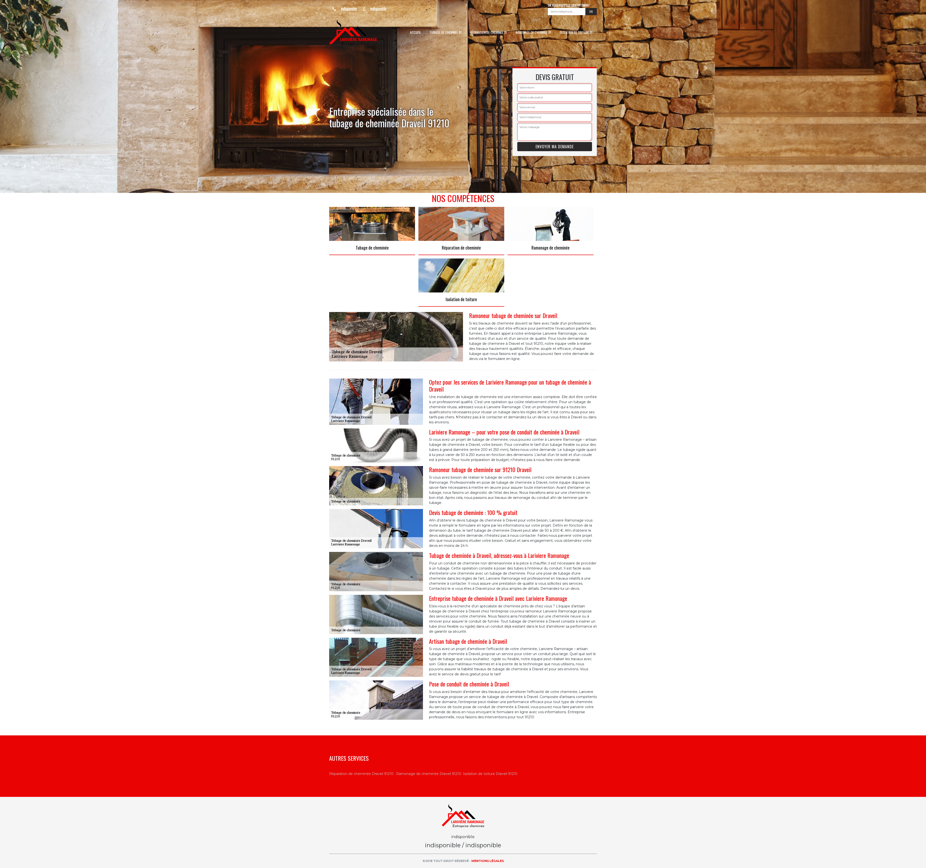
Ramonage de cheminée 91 (533, 32)
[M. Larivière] (363, 32)
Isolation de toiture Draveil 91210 (490, 774)
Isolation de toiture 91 (576, 32)
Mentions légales (487, 861)
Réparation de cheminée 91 (488, 32)
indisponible (348, 9)
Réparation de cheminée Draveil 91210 (361, 774)
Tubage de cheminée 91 (446, 32)
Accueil (415, 32)
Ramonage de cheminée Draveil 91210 (428, 774)
